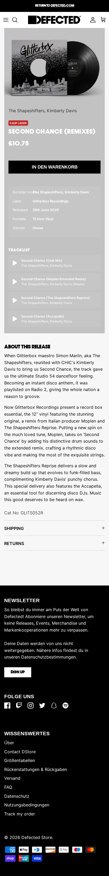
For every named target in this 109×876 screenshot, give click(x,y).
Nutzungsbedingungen (26, 804)
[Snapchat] (54, 705)
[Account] (91, 20)
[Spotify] (65, 705)
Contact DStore (20, 751)
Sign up (18, 672)
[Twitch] (19, 705)
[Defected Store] (54, 20)
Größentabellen (19, 760)
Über (9, 742)
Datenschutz (16, 796)
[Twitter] (42, 705)
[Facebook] (7, 705)
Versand (12, 778)
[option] (54, 67)
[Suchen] (17, 20)
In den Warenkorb (55, 167)
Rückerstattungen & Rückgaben (35, 769)
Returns (14, 543)
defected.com (62, 5)
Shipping (14, 528)
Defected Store (36, 837)
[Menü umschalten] (6, 20)
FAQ (8, 787)
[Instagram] (31, 705)
